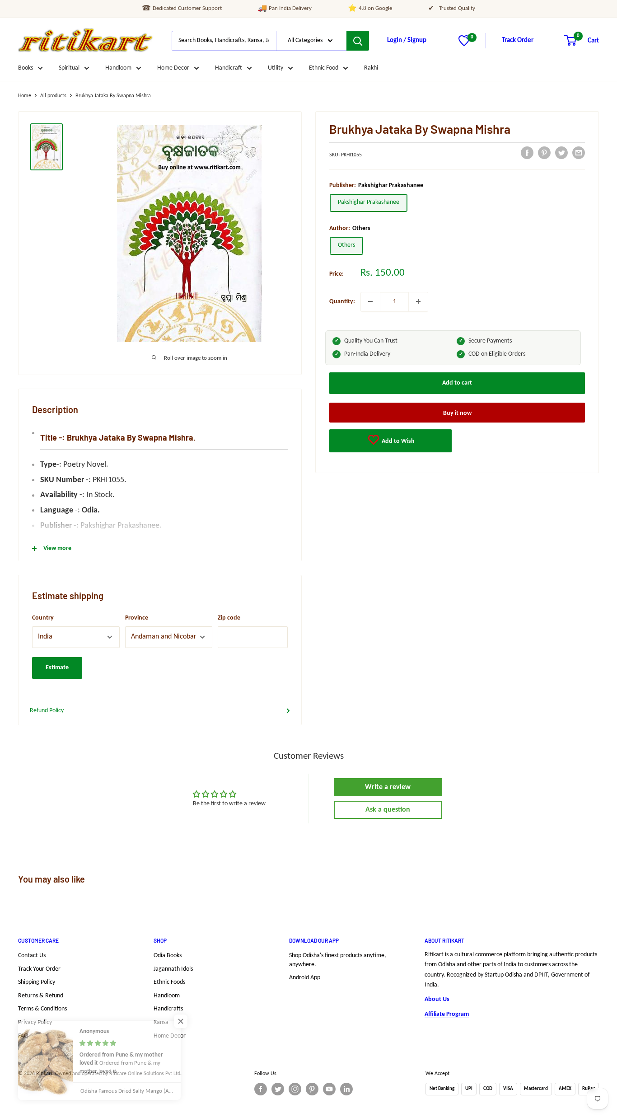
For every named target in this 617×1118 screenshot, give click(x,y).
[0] (464, 44)
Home (24, 96)
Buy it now (457, 413)
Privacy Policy (35, 1022)
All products (53, 96)
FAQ (23, 1036)
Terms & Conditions (42, 1008)
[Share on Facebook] (527, 152)
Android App (304, 977)
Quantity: (342, 301)
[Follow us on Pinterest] (312, 1089)
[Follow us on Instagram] (295, 1089)
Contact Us (32, 955)
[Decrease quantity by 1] (370, 301)
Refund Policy (47, 710)
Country (43, 618)
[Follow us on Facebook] (260, 1089)
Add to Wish (397, 441)
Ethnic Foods (169, 982)
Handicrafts (168, 1008)
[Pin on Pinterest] (544, 152)
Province (136, 618)
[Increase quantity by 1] (418, 301)
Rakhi (371, 68)
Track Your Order (39, 969)
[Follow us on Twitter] (277, 1089)
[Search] (357, 41)
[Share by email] (578, 152)
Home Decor (173, 68)
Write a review (388, 787)
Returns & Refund (40, 995)
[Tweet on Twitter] (561, 152)
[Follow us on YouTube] (329, 1089)
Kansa (161, 1022)
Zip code (229, 618)
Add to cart (457, 383)
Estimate (57, 667)
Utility (275, 68)
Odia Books (168, 955)
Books (25, 68)
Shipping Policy (36, 982)
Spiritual (69, 68)
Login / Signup (406, 40)
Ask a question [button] (387, 809)
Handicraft (228, 68)
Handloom (118, 68)
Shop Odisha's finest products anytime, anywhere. (337, 960)
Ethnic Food (323, 68)
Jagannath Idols (173, 969)
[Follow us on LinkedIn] (346, 1089)
